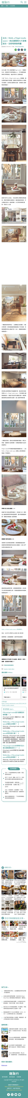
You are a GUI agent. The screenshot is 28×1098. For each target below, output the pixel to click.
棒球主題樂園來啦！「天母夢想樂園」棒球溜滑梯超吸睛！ (14, 797)
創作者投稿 (4, 1076)
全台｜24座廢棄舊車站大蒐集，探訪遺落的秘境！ (14, 773)
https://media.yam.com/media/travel (14, 1086)
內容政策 (19, 1076)
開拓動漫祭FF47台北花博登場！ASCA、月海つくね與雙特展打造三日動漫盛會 (14, 1013)
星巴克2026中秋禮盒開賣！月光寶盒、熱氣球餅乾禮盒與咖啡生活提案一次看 (15, 1007)
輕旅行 (6, 2)
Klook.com (4, 1065)
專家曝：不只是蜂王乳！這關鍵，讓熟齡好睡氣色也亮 (4, 928)
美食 (7, 5)
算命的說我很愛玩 (19, 46)
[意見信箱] (15, 1094)
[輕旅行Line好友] (19, 1094)
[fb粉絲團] (8, 1094)
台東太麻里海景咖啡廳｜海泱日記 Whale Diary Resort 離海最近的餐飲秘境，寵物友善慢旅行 (14, 997)
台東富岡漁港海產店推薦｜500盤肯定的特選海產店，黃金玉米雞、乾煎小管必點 (14, 1002)
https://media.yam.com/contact (14, 1090)
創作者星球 (12, 1076)
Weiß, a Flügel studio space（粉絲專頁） (12, 629)
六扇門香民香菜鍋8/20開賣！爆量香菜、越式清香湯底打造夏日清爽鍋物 (15, 1018)
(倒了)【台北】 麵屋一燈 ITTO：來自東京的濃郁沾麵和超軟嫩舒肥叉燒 (14, 778)
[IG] (12, 1094)
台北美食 (12, 5)
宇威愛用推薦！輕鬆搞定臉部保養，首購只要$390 (12, 784)
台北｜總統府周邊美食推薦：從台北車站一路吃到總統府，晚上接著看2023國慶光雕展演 (13, 939)
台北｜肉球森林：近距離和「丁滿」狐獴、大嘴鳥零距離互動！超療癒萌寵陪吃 (14, 791)
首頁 (2, 5)
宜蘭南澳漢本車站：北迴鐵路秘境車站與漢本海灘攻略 (15, 991)
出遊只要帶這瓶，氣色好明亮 (22, 939)
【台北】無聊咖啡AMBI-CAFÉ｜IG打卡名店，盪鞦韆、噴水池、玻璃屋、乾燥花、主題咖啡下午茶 (22, 928)
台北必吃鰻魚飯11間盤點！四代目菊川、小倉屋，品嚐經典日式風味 (13, 928)
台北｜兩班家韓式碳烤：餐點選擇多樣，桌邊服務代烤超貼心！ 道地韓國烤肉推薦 (5, 939)
